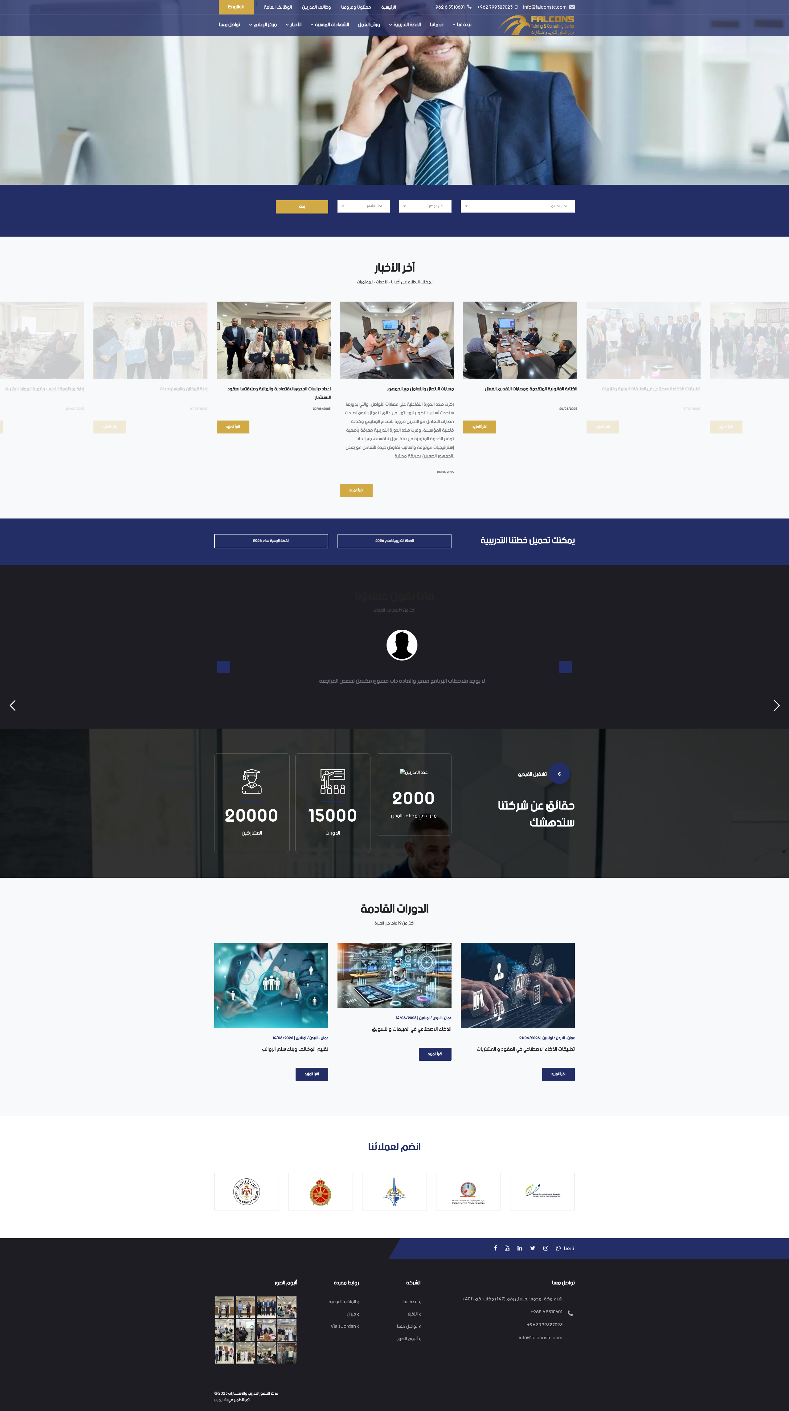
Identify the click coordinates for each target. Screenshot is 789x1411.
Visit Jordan (343, 1326)
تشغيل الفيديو (533, 774)
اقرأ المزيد (126, 427)
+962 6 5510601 (449, 7)
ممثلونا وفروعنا (356, 7)
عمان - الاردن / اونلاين (322, 1018)
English (236, 7)
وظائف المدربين (316, 7)
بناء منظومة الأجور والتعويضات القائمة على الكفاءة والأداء (533, 1044)
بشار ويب (221, 1400)
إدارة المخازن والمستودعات (76, 389)
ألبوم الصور (407, 1338)
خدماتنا (437, 25)
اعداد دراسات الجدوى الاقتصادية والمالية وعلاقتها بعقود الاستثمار (172, 393)
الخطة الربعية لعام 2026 (271, 541)
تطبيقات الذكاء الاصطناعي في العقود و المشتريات (413, 1049)
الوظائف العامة (278, 7)
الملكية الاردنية (342, 1301)
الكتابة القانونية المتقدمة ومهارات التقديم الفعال (424, 389)
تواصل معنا (229, 25)
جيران (351, 1314)
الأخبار (295, 25)
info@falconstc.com (545, 7)
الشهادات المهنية (332, 25)
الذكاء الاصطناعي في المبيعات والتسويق (299, 1029)
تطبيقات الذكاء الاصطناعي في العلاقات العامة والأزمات (544, 389)
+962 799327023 (495, 7)
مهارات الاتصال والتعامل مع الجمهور (313, 389)
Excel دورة (706, 389)
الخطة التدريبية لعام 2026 (394, 541)
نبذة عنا (464, 25)
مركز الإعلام (265, 25)
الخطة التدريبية (407, 25)
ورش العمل (369, 25)
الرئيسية (388, 7)
